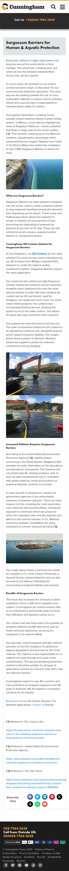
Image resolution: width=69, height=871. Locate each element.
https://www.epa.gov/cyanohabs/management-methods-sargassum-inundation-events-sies (33, 760)
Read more (12, 701)
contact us (38, 704)
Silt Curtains (39, 254)
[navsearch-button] (53, 7)
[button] (30, 797)
